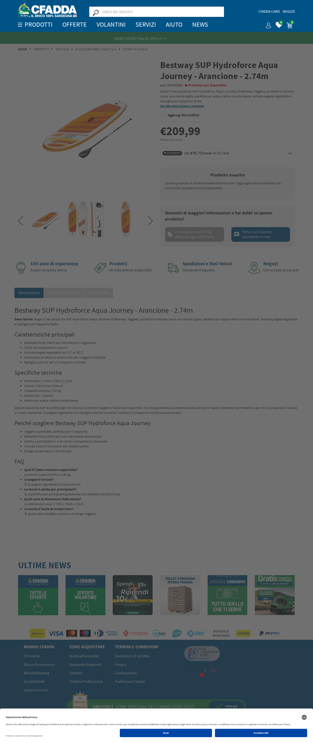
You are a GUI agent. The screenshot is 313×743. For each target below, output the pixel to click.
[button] (266, 23)
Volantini (111, 25)
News (200, 25)
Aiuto (174, 25)
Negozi (289, 11)
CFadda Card (269, 11)
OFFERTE (74, 25)
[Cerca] (95, 12)
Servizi (145, 25)
